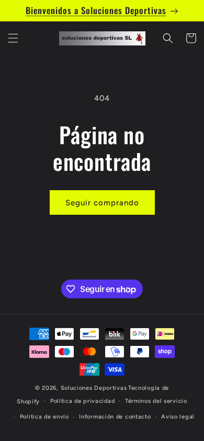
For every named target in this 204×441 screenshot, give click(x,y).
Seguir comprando (102, 202)
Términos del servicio (156, 401)
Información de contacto (115, 416)
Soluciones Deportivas (94, 388)
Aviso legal (178, 416)
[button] (13, 38)
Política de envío (44, 416)
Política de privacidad (82, 401)
